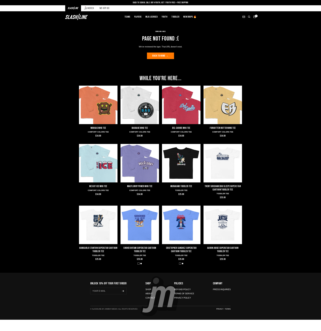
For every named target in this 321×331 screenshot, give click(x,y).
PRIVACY (219, 309)
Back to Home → (160, 55)
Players (138, 16)
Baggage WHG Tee (140, 128)
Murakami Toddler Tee (181, 186)
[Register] (123, 291)
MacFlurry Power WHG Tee (139, 186)
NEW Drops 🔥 (189, 16)
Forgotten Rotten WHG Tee (223, 128)
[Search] (249, 17)
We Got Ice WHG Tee (98, 186)
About (148, 294)
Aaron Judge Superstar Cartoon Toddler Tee (222, 249)
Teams (127, 16)
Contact (150, 298)
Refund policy (182, 289)
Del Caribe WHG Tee (181, 128)
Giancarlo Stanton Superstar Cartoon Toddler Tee (98, 249)
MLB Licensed (151, 16)
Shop (148, 289)
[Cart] (254, 17)
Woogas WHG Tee (98, 128)
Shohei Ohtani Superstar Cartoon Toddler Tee (139, 249)
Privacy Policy (182, 298)
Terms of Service (184, 294)
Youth (164, 16)
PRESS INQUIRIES (222, 289)
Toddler (175, 16)
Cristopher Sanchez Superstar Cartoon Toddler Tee (181, 249)
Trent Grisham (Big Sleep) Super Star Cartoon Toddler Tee (223, 188)
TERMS (228, 309)
